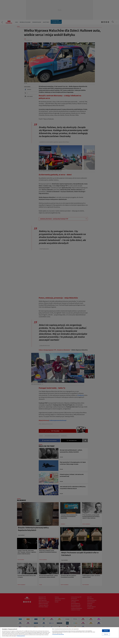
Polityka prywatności (21, 635)
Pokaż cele (106, 634)
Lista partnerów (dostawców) (58, 634)
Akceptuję (106, 630)
